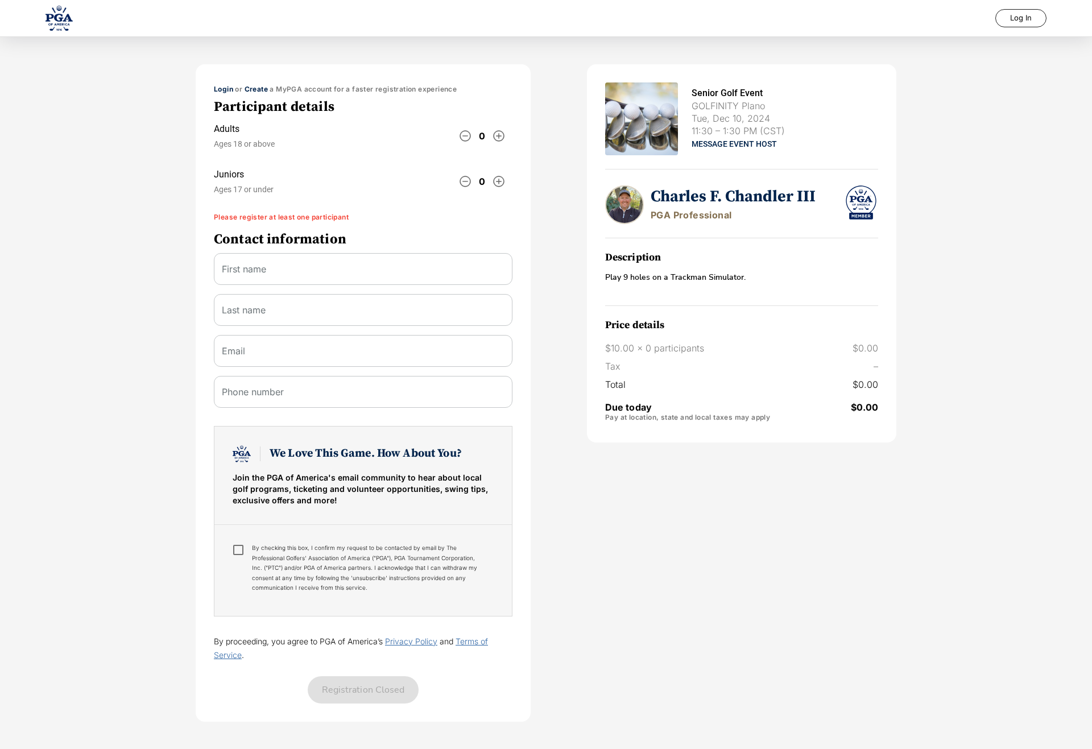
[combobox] (363, 355)
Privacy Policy (411, 641)
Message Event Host (734, 143)
